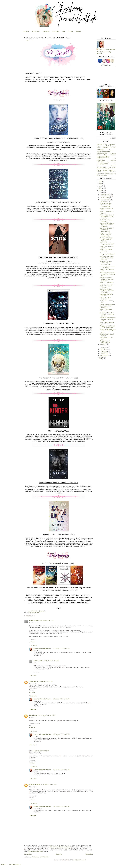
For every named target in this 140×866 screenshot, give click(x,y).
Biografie (99, 146)
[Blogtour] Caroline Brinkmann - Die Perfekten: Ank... (106, 262)
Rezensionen (56, 31)
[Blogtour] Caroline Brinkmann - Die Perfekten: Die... (106, 234)
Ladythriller (100, 162)
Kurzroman (113, 160)
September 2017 (105, 199)
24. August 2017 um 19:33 (62, 806)
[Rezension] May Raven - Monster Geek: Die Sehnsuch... (107, 224)
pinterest (42, 611)
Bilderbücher (112, 144)
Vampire (107, 173)
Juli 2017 (103, 344)
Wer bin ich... (36, 31)
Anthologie (105, 144)
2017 (100, 192)
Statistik (78, 31)
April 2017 (103, 349)
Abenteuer (99, 144)
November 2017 (105, 196)
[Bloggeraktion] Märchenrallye (105, 341)
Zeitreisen (113, 173)
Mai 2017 (103, 348)
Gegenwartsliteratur (103, 152)
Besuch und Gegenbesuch (107, 304)
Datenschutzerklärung (35, 851)
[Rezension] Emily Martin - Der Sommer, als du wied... (107, 331)
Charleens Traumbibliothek (42, 648)
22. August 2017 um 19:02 (62, 648)
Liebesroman (102, 164)
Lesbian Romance (111, 161)
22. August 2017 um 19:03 (62, 734)
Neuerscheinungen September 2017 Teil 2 (107, 243)
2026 (100, 181)
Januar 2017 (104, 355)
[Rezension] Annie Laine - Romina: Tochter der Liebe (108, 319)
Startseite (26, 31)
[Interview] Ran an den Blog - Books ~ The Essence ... (107, 257)
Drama (98, 147)
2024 (100, 185)
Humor (106, 155)
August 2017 (104, 201)
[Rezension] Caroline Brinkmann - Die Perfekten (106, 239)
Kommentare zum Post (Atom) (41, 857)
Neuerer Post (28, 854)
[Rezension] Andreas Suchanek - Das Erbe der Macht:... (107, 279)
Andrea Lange (33, 620)
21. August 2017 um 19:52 (48, 715)
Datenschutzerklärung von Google (60, 846)
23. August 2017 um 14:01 (49, 784)
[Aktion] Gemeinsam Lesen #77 (106, 286)
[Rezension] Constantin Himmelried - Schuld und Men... (107, 216)
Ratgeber (114, 168)
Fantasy (100, 150)
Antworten (32, 642)
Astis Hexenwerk (34, 715)
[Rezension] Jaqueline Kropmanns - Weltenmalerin (106, 229)
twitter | (37, 611)
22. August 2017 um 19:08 (62, 769)
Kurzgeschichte (101, 160)
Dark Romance (111, 146)
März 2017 (103, 351)
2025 (100, 183)
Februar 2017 (104, 353)
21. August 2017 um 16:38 (44, 681)
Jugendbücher (103, 157)
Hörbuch (113, 155)
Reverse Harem (102, 170)
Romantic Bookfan (34, 784)
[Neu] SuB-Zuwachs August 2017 (106, 298)
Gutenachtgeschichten (102, 153)
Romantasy (112, 170)
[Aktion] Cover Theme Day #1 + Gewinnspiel (107, 283)
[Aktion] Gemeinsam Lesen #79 (106, 220)
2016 (100, 357)
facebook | (31, 611)
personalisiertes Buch (102, 175)
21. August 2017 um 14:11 (46, 620)
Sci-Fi (99, 172)
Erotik (113, 147)
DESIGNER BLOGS (80, 860)
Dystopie (106, 147)
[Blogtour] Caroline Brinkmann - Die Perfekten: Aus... (106, 205)
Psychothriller (106, 168)
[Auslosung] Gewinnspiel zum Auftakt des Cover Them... (107, 274)
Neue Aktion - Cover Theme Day (106, 306)
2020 (100, 187)
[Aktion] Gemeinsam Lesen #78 (106, 250)
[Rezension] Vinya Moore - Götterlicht (107, 266)
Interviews (46, 31)
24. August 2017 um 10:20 (51, 660)
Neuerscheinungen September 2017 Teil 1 (107, 253)
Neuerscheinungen (34, 612)
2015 (100, 359)
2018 (100, 190)
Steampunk (106, 172)
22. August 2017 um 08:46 (41, 750)
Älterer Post (89, 854)
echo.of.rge (32, 681)
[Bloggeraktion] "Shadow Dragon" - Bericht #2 (107, 326)
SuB (63, 31)
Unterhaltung (100, 173)
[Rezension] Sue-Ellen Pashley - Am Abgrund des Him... (107, 314)
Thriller (113, 172)
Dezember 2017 (105, 194)
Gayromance (112, 150)
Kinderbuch (100, 158)
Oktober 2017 (104, 197)
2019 (100, 188)
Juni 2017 (103, 346)
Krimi (114, 158)
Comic (103, 146)
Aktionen (70, 31)
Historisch (113, 153)
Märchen (113, 165)
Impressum (3, 864)
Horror (98, 155)
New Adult (112, 167)
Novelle (99, 168)
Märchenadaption (102, 167)
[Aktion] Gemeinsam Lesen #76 (106, 310)
